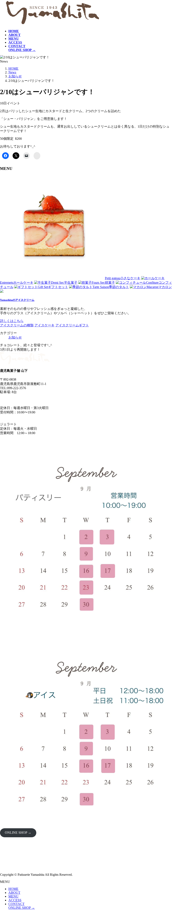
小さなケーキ (122, 278)
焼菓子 (103, 282)
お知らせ (15, 337)
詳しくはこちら (11, 321)
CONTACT (16, 904)
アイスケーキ (44, 325)
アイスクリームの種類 (17, 325)
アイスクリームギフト (72, 325)
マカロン (159, 287)
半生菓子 (64, 282)
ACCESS (14, 900)
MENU (13, 896)
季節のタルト (111, 287)
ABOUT (14, 892)
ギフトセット (53, 287)
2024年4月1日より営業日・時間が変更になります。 (38, 399)
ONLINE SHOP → (18, 832)
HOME (13, 889)
